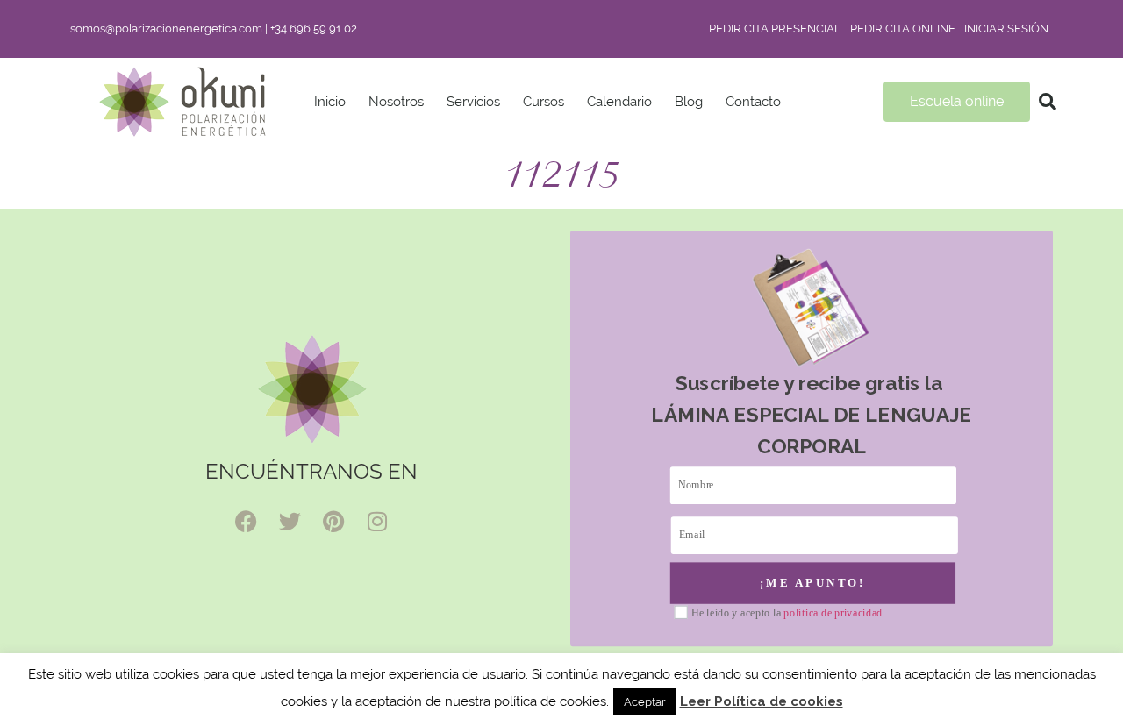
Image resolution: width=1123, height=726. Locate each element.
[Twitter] (289, 522)
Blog (689, 102)
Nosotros (396, 102)
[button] (1047, 101)
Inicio (330, 102)
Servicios (473, 102)
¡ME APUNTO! (813, 582)
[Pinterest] (333, 522)
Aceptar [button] (645, 701)
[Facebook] (246, 522)
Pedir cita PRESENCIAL (775, 28)
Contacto (753, 102)
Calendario (619, 102)
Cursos (543, 102)
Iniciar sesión (1006, 28)
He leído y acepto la (787, 613)
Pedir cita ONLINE (902, 28)
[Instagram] (377, 522)
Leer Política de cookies (761, 701)
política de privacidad (833, 613)
